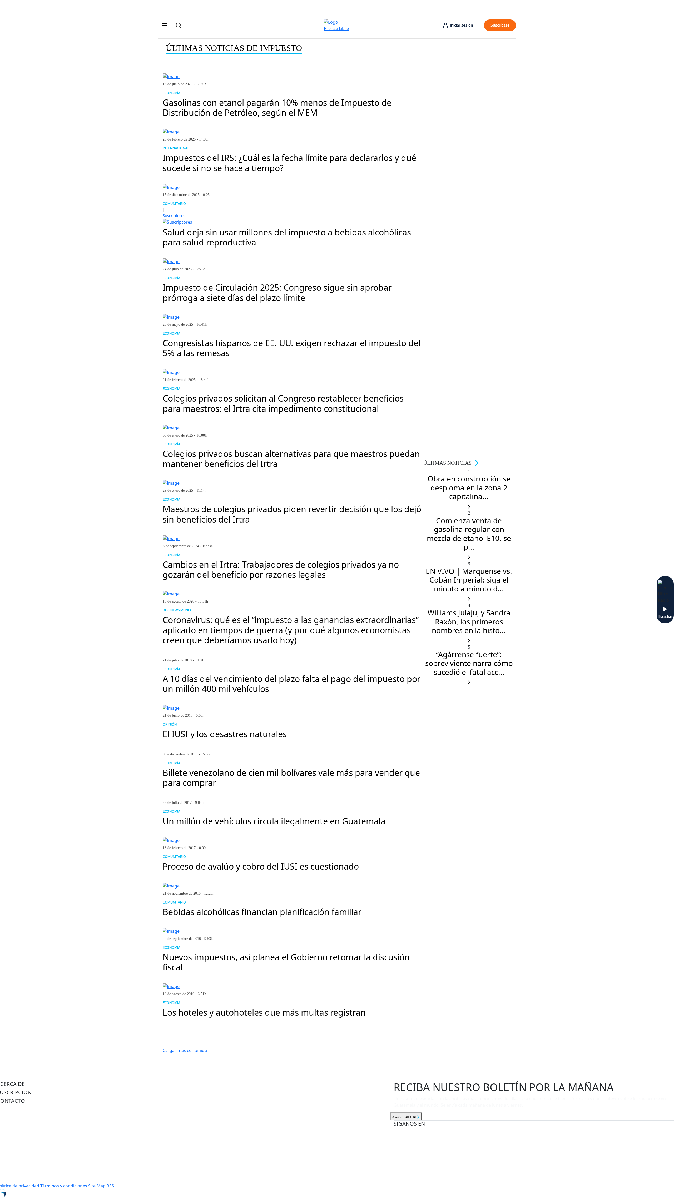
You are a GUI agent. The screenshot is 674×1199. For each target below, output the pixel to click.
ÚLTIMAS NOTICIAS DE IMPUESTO (234, 48)
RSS (110, 1186)
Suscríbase (500, 25)
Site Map (97, 1186)
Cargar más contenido (185, 1050)
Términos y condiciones (63, 1186)
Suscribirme (404, 1116)
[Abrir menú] (164, 25)
